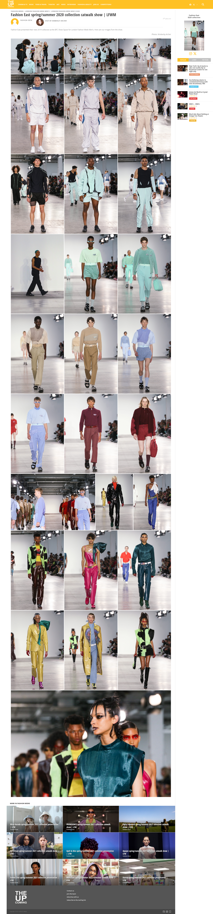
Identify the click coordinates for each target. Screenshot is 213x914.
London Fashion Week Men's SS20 (65, 11)
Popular (183, 60)
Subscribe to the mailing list (76, 900)
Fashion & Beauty (85, 4)
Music (31, 4)
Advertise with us (73, 897)
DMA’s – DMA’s (194, 104)
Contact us (70, 891)
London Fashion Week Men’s (37, 11)
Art (58, 4)
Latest (194, 60)
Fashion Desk (26, 20)
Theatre (51, 4)
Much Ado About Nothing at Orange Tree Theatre (199, 115)
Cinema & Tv (22, 4)
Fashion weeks (17, 11)
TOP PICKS (205, 60)
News (63, 4)
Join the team (71, 894)
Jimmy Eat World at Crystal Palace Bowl (198, 93)
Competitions (106, 4)
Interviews (71, 4)
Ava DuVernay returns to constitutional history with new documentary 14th (198, 81)
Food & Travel (41, 4)
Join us (96, 4)
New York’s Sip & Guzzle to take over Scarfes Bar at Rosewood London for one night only (198, 68)
